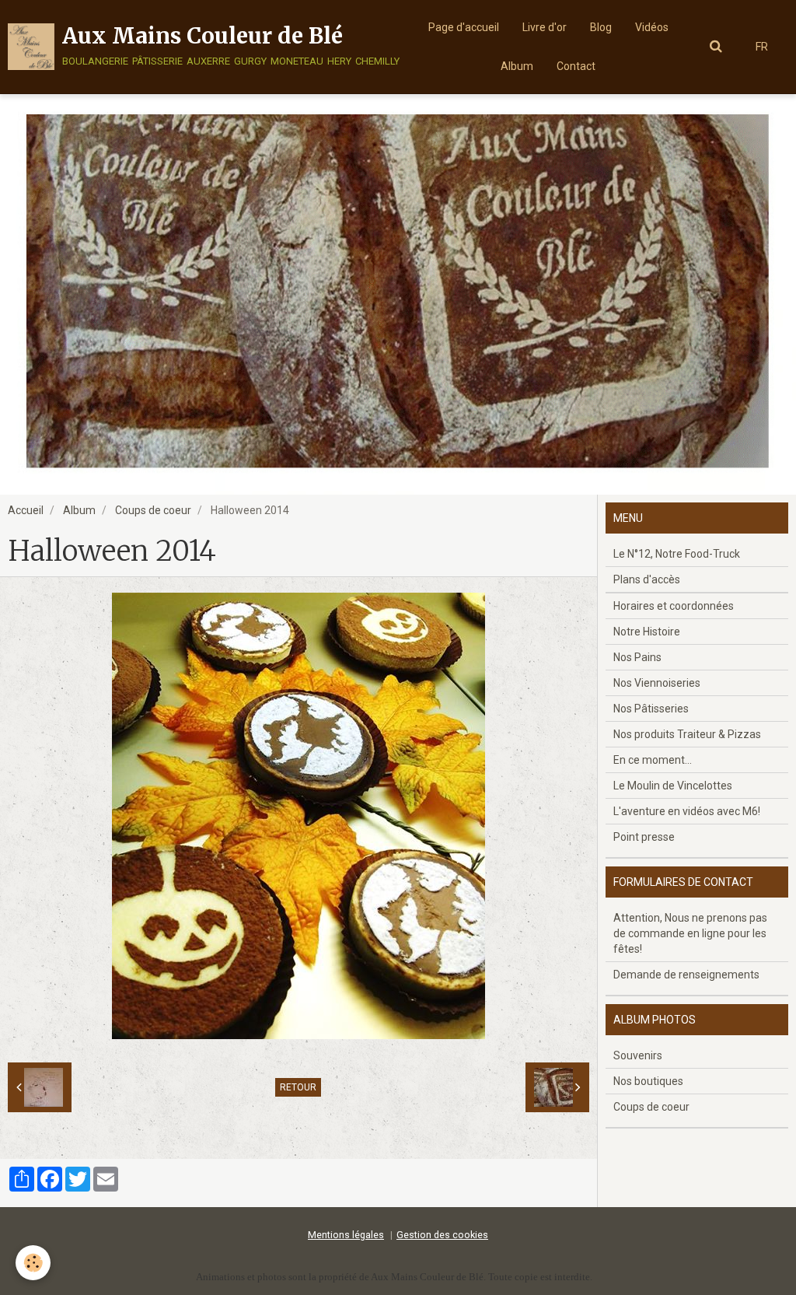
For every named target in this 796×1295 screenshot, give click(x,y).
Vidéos (652, 27)
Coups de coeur (153, 510)
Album (517, 66)
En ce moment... (652, 760)
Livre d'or (544, 27)
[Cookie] (33, 1262)
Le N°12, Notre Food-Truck (676, 554)
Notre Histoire (646, 631)
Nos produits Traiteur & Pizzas (687, 734)
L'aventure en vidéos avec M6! (686, 811)
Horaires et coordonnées (673, 606)
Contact (576, 66)
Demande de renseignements (686, 974)
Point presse (644, 837)
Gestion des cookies (442, 1235)
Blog (601, 27)
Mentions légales (346, 1235)
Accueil (26, 510)
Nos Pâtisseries (651, 708)
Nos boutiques (648, 1081)
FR (762, 46)
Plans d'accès (646, 579)
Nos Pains (637, 657)
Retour (298, 1087)
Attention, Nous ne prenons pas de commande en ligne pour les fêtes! (690, 933)
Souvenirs (637, 1055)
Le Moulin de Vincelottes (672, 785)
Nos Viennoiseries (656, 683)
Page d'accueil (463, 27)
